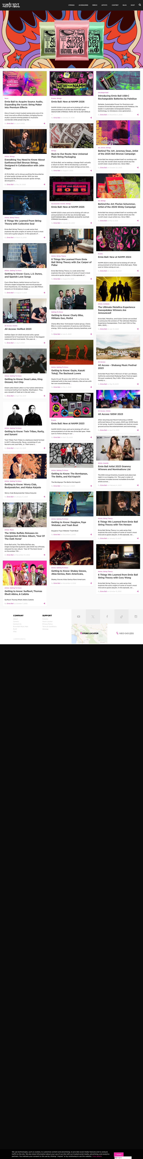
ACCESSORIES (83, 5)
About (15, 619)
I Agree (118, 1154)
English (119, 1157)
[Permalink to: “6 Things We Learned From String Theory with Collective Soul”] (25, 202)
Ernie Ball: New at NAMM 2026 (68, 101)
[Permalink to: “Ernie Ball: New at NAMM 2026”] (71, 83)
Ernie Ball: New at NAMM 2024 (114, 257)
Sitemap (45, 629)
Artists (103, 147)
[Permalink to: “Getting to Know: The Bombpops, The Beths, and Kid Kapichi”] (71, 455)
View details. (97, 1156)
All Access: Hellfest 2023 (18, 329)
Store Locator (47, 621)
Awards (105, 463)
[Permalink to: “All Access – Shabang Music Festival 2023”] (118, 347)
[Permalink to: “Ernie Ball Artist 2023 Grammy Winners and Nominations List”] (118, 448)
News (6, 98)
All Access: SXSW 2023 (110, 414)
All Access (8, 326)
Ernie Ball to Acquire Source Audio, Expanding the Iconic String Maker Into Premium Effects (24, 104)
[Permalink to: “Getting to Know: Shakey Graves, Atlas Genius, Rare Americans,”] (71, 552)
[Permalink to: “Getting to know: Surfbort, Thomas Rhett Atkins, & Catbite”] (25, 573)
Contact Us (17, 624)
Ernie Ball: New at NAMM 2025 (67, 207)
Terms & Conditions (49, 626)
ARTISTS (104, 5)
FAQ (14, 631)
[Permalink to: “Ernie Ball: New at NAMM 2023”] (71, 405)
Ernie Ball (10, 123)
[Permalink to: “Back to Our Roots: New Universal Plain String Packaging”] (71, 135)
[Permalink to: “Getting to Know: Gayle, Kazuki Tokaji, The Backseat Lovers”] (71, 352)
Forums (45, 619)
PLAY (15, 629)
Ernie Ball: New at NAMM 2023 (67, 423)
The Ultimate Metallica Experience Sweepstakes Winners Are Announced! (116, 310)
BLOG (125, 5)
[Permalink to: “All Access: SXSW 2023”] (118, 399)
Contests (106, 304)
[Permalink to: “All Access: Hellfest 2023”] (25, 310)
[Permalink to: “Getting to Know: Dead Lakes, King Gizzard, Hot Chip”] (25, 361)
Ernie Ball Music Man (20, 626)
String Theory (14, 217)
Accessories (55, 203)
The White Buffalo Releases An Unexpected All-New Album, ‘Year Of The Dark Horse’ (25, 536)
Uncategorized (103, 92)
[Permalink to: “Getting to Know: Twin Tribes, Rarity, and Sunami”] (25, 414)
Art (99, 147)
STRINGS (71, 5)
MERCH (94, 5)
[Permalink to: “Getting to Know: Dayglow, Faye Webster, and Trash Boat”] (71, 504)
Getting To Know (15, 270)
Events (53, 98)
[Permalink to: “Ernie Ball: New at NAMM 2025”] (71, 188)
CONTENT (115, 5)
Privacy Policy (47, 624)
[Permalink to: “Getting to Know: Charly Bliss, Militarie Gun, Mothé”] (71, 297)
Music (12, 530)
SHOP (133, 5)
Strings (59, 98)
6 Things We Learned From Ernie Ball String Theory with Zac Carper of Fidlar (71, 262)
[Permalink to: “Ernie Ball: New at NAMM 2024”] (118, 238)
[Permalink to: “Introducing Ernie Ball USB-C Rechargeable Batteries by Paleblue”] (118, 80)
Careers (16, 621)
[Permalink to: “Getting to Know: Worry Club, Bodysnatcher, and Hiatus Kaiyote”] (25, 466)
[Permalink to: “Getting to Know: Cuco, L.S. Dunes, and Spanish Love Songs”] (25, 255)
